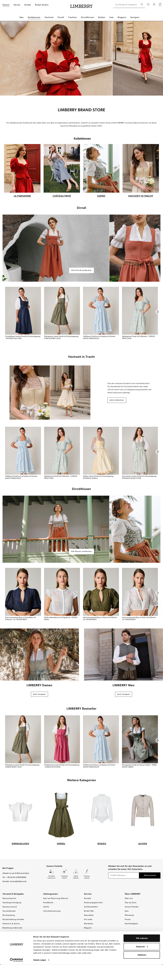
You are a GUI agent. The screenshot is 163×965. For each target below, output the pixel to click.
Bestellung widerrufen (12, 928)
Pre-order (88, 919)
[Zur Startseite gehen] (81, 5)
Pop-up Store (130, 903)
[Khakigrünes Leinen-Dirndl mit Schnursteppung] (62, 311)
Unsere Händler (132, 907)
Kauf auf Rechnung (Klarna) (55, 898)
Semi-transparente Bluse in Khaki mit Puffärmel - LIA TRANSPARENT (100, 619)
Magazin (88, 928)
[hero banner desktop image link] (81, 248)
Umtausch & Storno (11, 924)
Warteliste (88, 924)
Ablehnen (142, 955)
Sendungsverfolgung (12, 903)
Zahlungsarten (50, 894)
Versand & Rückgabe (13, 894)
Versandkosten (9, 911)
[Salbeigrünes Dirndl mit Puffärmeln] (140, 311)
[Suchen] (141, 4)
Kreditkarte (48, 903)
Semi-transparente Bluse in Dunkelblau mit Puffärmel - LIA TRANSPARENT (20, 619)
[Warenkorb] (160, 4)
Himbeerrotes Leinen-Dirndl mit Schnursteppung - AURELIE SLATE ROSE (61, 766)
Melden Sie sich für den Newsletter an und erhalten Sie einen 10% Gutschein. (130, 867)
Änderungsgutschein (93, 903)
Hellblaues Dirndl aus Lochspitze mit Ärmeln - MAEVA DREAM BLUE (99, 337)
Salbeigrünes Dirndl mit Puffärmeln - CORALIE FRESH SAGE (138, 337)
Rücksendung (9, 915)
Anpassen (140, 946)
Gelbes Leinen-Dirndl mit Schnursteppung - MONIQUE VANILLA (98, 477)
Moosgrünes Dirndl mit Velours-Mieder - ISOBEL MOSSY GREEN (139, 766)
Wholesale (129, 915)
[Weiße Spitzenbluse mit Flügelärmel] (62, 592)
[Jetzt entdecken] (50, 392)
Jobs (127, 911)
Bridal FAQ (89, 911)
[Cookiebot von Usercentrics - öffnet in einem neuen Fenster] (16, 960)
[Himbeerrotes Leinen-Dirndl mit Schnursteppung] (62, 739)
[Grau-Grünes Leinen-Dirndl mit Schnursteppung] (140, 451)
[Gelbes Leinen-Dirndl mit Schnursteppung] (101, 451)
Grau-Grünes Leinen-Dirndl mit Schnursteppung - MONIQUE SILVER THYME (139, 477)
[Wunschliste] (148, 4)
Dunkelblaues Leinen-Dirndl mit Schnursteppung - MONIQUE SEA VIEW (22, 337)
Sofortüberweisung (51, 911)
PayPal (46, 907)
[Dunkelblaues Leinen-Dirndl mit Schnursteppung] (23, 311)
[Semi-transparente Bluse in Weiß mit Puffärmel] (140, 592)
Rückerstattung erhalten (13, 919)
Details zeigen (39, 960)
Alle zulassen (142, 938)
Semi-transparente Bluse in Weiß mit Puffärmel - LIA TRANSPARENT (139, 619)
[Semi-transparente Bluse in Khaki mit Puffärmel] (101, 592)
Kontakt (87, 898)
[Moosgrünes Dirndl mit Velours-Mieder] (140, 739)
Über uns (129, 898)
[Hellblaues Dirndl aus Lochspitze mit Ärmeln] (101, 311)
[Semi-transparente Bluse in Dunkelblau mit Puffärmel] (23, 592)
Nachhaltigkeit (131, 924)
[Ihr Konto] (154, 4)
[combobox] (126, 5)
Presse (128, 919)
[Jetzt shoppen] (39, 654)
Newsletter (89, 915)
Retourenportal (9, 898)
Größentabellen (91, 907)
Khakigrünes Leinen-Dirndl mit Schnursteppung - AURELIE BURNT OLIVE (61, 337)
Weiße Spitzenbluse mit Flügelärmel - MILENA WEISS (60, 619)
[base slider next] (157, 311)
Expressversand (10, 907)
